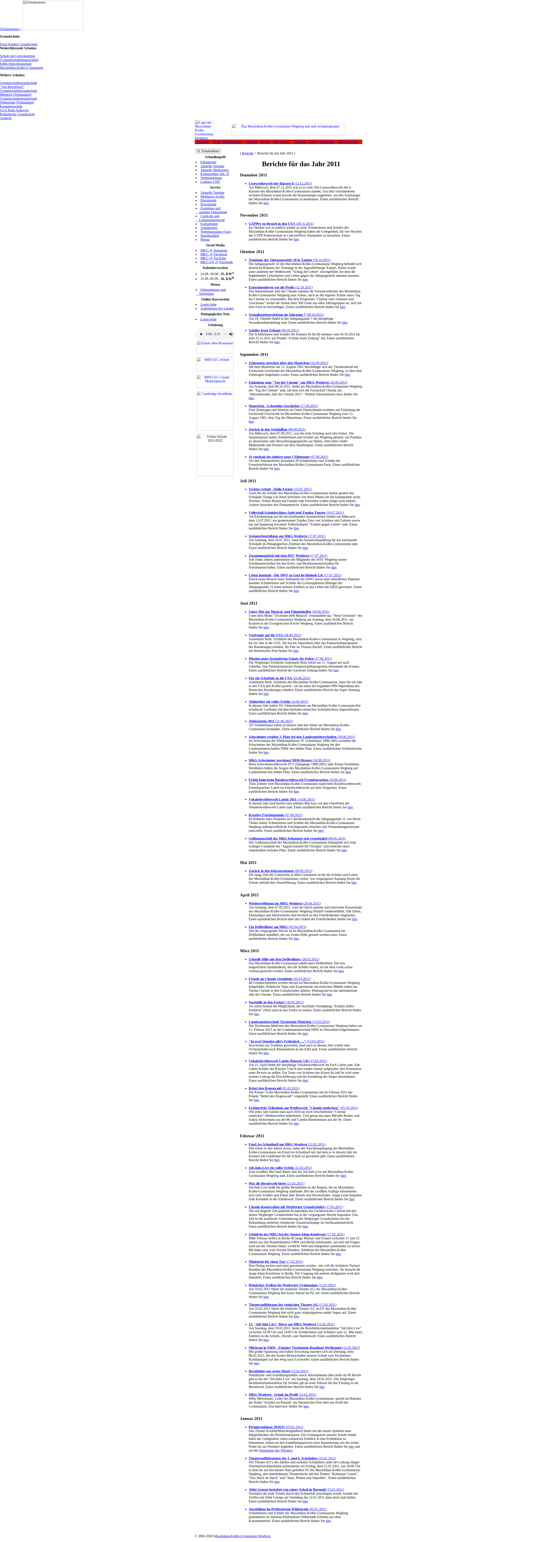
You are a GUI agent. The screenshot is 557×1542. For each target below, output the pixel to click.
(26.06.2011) (279, 678)
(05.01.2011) (288, 1509)
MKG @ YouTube (213, 258)
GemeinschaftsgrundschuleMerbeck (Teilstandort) (18, 92)
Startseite (202, 142)
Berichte (247, 153)
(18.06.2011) (302, 737)
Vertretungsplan (211, 178)
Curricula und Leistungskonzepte (210, 218)
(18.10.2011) (290, 260)
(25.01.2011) (276, 1427)
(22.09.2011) (288, 363)
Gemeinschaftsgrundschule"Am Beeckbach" (18, 85)
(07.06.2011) (275, 815)
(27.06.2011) (290, 658)
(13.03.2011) (286, 1041)
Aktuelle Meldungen (214, 170)
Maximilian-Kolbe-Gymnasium (21, 68)
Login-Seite (208, 304)
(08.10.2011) (286, 315)
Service (265, 142)
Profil (216, 142)
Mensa (205, 239)
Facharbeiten (209, 224)
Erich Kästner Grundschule (18, 44)
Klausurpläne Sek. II (214, 174)
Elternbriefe (208, 162)
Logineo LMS (210, 182)
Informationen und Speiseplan (211, 291)
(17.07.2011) (287, 536)
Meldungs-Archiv (212, 196)
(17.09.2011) (283, 406)
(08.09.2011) (277, 429)
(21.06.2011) (271, 721)
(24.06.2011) (278, 701)
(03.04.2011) (277, 927)
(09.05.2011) (280, 871)
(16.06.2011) (297, 780)
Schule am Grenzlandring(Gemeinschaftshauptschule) (19, 58)
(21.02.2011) (276, 1183)
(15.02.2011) (292, 1285)
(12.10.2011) (281, 287)
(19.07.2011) (296, 512)
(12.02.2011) (292, 1324)
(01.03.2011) (274, 1088)
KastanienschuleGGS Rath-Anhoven (14, 108)
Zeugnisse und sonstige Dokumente (211, 210)
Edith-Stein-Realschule (16, 64)
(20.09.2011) (298, 382)
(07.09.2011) (288, 457)
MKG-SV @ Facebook (216, 262)
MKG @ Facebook (213, 254)
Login (313, 142)
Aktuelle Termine (212, 166)
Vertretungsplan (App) (215, 232)
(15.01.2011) (296, 1489)
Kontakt (300, 142)
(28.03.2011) (284, 959)
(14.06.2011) (282, 799)
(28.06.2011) (275, 635)
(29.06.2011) (289, 611)
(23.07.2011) (280, 489)
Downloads (208, 204)
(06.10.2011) (274, 330)
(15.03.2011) (289, 1022)
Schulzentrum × (11, 29)
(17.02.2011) (296, 1207)
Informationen (232, 142)
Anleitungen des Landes (217, 308)
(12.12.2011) (280, 183)
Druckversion (348, 142)
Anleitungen (208, 228)
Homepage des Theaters (275, 1450)
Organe (252, 142)
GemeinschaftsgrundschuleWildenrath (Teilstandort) (18, 100)
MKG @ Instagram (213, 250)
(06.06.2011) (297, 838)
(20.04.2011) (285, 903)
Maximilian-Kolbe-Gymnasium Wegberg (242, 1536)
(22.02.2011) (287, 1144)
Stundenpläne (209, 235)
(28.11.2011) (281, 223)
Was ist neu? (281, 142)
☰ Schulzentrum (208, 151)
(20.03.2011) (279, 979)
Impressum (326, 142)
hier (265, 203)
